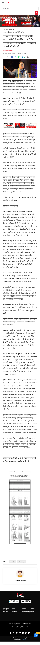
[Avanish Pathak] (20, 573)
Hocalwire (23, 639)
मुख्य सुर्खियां (6, 609)
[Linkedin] (22, 57)
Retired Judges (21, 561)
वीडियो (32, 612)
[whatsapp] (19, 57)
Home (5, 29)
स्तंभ (13, 609)
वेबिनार (32, 609)
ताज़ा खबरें (11, 29)
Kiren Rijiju (12, 561)
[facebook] (12, 57)
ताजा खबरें (5, 612)
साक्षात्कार (14, 612)
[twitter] (15, 57)
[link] (25, 57)
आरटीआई (24, 609)
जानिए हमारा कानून (26, 612)
